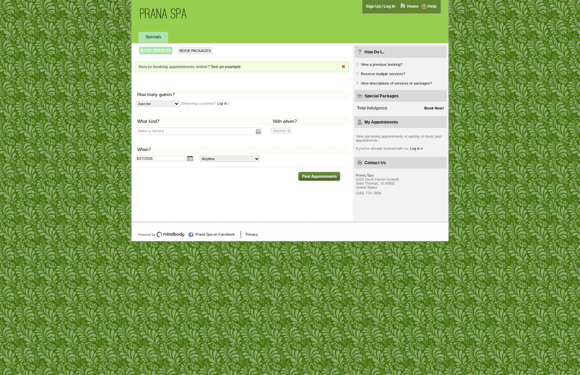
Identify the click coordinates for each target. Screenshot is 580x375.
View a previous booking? (381, 64)
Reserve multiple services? (383, 74)
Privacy (252, 234)
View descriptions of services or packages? (396, 83)
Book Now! (434, 108)
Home (413, 6)
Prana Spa (163, 13)
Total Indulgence (372, 108)
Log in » (416, 148)
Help (432, 6)
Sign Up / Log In (380, 6)
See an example (226, 66)
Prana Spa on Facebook (215, 234)
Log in (222, 103)
